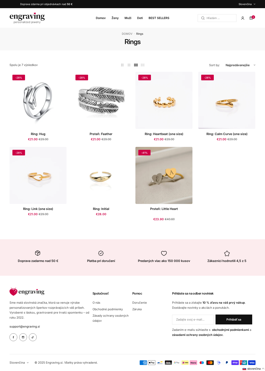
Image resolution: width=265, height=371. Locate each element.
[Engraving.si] (27, 18)
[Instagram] (23, 337)
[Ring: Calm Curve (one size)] (226, 100)
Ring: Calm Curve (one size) (227, 134)
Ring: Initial (101, 209)
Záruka (137, 309)
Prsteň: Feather (101, 134)
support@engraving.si (25, 326)
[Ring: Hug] (38, 100)
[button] (253, 368)
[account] (242, 18)
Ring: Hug (38, 134)
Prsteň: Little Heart (164, 209)
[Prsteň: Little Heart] (163, 175)
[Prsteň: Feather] (101, 100)
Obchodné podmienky (108, 309)
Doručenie (139, 302)
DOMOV (127, 33)
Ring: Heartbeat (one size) (164, 134)
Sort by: (214, 65)
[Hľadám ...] (203, 18)
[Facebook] (13, 337)
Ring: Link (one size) (38, 209)
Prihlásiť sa (233, 319)
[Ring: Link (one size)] (38, 175)
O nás (96, 302)
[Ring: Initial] (101, 175)
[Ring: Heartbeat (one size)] (163, 100)
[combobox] (217, 18)
